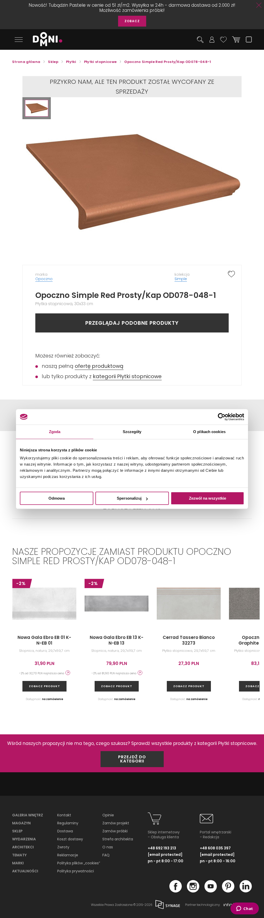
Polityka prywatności (75, 871)
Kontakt (64, 815)
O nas (107, 847)
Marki (18, 863)
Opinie (108, 815)
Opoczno (44, 278)
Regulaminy (67, 823)
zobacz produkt (44, 686)
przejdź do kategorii (132, 759)
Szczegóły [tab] (132, 431)
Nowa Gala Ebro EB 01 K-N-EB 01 (44, 640)
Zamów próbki (115, 831)
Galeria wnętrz (27, 815)
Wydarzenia (24, 839)
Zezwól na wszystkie (207, 498)
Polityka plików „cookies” (78, 863)
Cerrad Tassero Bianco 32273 (189, 640)
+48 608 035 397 (215, 848)
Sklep (17, 831)
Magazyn (21, 823)
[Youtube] (210, 891)
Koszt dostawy (70, 839)
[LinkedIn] (246, 891)
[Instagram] (193, 891)
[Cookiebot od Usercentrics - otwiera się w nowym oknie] (221, 417)
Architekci (23, 847)
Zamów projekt (115, 823)
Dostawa (65, 831)
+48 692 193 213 (162, 848)
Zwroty (63, 847)
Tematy (19, 855)
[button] (36, 108)
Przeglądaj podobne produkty (132, 323)
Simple (181, 278)
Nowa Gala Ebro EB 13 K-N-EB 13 (116, 640)
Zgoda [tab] (55, 431)
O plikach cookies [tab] (209, 431)
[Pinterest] (228, 891)
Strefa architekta (117, 839)
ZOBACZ (132, 21)
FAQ (106, 855)
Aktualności (25, 871)
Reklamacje (67, 855)
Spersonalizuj (129, 498)
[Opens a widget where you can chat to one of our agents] (244, 909)
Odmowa (56, 498)
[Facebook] (175, 891)
